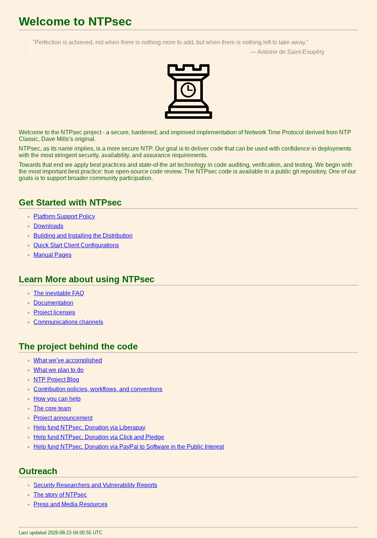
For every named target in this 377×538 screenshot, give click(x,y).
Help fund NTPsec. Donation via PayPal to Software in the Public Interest (129, 447)
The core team (52, 408)
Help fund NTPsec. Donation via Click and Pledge (99, 437)
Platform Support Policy (64, 216)
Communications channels (68, 322)
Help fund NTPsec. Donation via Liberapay (89, 427)
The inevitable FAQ (59, 293)
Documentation (53, 303)
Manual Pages (52, 255)
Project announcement (63, 418)
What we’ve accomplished (68, 360)
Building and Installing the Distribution (83, 235)
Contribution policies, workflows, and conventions (98, 389)
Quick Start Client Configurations (76, 245)
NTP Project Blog (56, 379)
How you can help (57, 399)
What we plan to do (59, 370)
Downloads (48, 226)
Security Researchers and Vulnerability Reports (95, 485)
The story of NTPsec (60, 495)
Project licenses (54, 312)
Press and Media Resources (71, 504)
